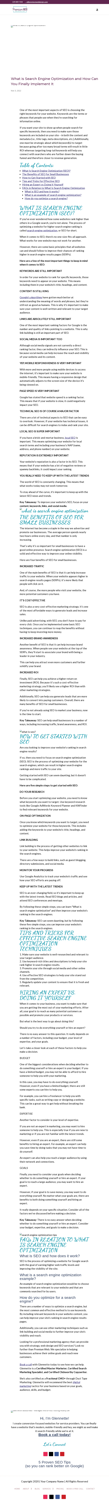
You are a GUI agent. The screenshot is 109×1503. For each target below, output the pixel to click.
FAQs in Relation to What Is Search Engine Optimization (53, 188)
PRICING (60, 1489)
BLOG (37, 1489)
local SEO (70, 437)
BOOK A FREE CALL (75, 1489)
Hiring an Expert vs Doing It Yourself (42, 184)
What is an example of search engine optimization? (53, 194)
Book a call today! (54, 1435)
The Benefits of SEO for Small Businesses (45, 174)
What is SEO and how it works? (42, 191)
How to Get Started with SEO (39, 177)
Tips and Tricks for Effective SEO (41, 181)
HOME (17, 1489)
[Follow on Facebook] (56, 1454)
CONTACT (90, 1489)
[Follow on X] (51, 1454)
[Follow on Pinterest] (62, 1454)
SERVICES (47, 1489)
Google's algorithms (31, 297)
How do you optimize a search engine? (46, 198)
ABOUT (26, 1489)
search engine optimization (42, 230)
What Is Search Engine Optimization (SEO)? (46, 170)
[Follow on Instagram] (45, 1454)
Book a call (26, 1364)
